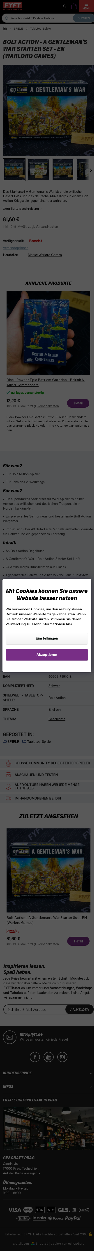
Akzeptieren (47, 655)
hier (69, 624)
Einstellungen (47, 638)
